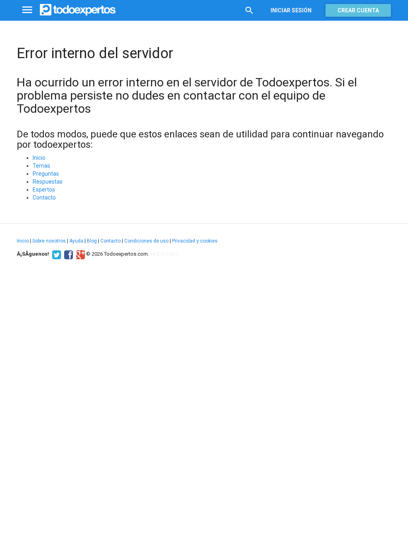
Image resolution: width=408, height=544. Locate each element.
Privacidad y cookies (195, 241)
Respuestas (48, 181)
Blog (92, 241)
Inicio (39, 158)
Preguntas (46, 173)
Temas (41, 165)
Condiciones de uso (146, 241)
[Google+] (79, 254)
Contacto (44, 197)
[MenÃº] (27, 10)
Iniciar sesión (291, 10)
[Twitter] (55, 254)
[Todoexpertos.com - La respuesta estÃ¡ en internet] (78, 10)
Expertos (44, 189)
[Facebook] (67, 254)
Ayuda (76, 241)
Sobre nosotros (49, 241)
